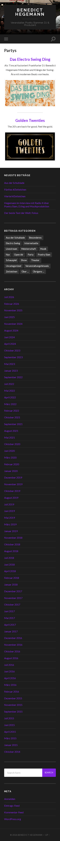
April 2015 (10, 731)
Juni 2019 (9, 510)
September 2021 (13, 424)
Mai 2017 (9, 617)
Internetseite (31, 243)
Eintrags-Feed (12, 805)
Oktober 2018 (12, 544)
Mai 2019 (9, 517)
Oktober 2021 (12, 417)
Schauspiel (11, 260)
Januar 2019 (11, 531)
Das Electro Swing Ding (30, 59)
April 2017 (10, 624)
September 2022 (13, 377)
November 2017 (13, 597)
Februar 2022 (11, 410)
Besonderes (35, 237)
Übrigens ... (38, 271)
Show (24, 260)
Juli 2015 (9, 718)
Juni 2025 (9, 317)
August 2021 (11, 430)
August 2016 (11, 658)
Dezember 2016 (13, 637)
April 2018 (10, 571)
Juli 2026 (9, 297)
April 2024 (10, 343)
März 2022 (10, 404)
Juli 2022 (9, 383)
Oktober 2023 (12, 350)
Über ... (25, 271)
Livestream (11, 248)
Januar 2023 (11, 370)
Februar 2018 (11, 577)
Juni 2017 (9, 611)
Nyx (8, 254)
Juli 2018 (9, 557)
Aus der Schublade (14, 182)
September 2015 (13, 711)
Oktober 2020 (12, 444)
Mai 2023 (9, 363)
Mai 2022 (9, 390)
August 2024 (11, 330)
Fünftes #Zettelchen (15, 189)
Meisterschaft (28, 248)
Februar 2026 (11, 303)
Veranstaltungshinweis (37, 266)
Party (30, 254)
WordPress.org (12, 819)
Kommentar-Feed (14, 812)
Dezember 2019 (13, 477)
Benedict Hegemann (30, 12)
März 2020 (10, 457)
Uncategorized (13, 266)
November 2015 (13, 704)
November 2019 (13, 484)
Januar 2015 (11, 744)
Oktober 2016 (12, 651)
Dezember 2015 (13, 698)
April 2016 (10, 678)
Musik (43, 248)
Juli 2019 (9, 504)
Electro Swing (13, 243)
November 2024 (13, 323)
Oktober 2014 (12, 751)
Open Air (18, 254)
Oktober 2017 (12, 604)
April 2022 (10, 397)
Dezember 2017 (13, 591)
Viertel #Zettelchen (14, 196)
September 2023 (13, 357)
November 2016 (13, 644)
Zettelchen (11, 271)
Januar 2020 (11, 470)
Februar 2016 (11, 691)
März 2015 (10, 738)
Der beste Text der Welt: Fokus (21, 212)
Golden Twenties (30, 120)
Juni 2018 (9, 564)
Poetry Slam (44, 254)
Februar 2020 (11, 464)
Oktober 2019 (12, 490)
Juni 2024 (9, 337)
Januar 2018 (11, 584)
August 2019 (11, 497)
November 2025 (13, 310)
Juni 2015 (9, 724)
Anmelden (9, 798)
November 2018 (13, 537)
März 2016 (10, 684)
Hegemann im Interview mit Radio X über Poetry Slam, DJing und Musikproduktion (26, 204)
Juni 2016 (9, 671)
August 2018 (11, 551)
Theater (35, 260)
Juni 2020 (9, 450)
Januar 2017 (11, 631)
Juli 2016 (9, 664)
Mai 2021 (9, 437)
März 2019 (10, 524)
